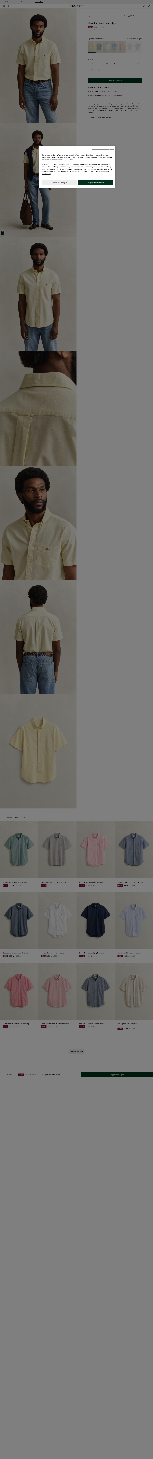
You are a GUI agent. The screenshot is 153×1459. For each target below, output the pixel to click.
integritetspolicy (100, 171)
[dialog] (77, 167)
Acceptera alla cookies (95, 182)
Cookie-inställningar (59, 183)
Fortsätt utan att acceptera (103, 149)
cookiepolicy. (46, 174)
